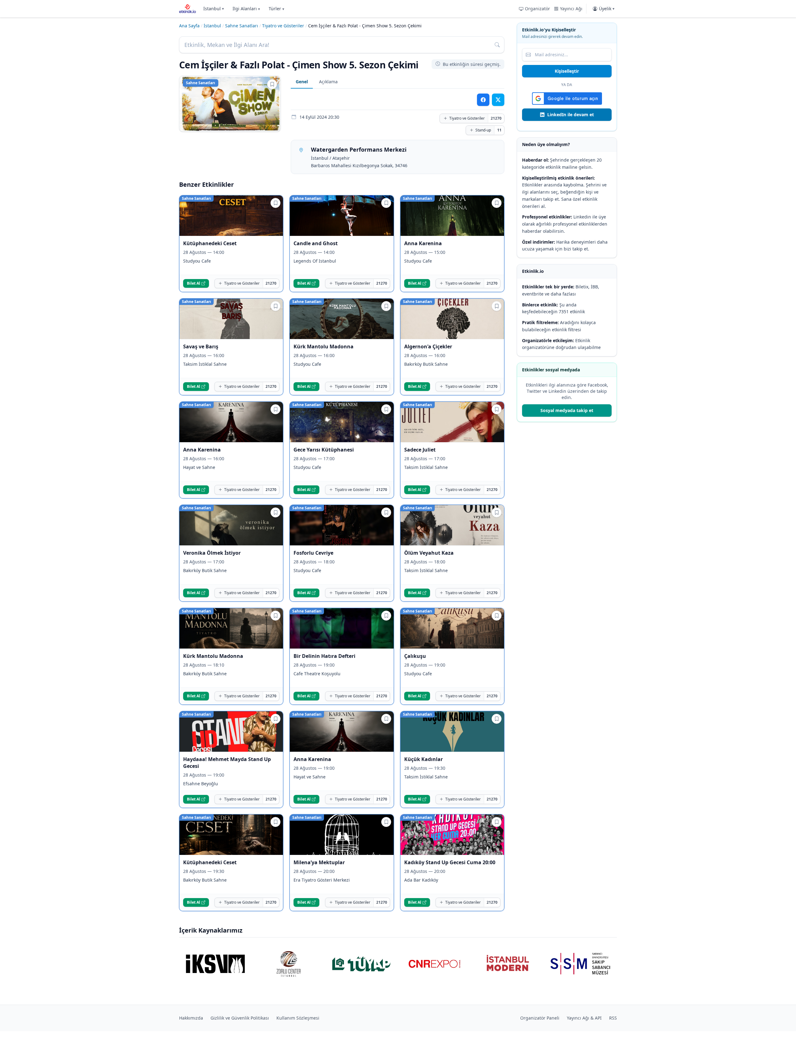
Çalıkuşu (415, 656)
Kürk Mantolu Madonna (324, 346)
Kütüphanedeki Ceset (210, 243)
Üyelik (606, 8)
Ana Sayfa (189, 26)
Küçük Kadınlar (423, 759)
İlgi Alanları (246, 8)
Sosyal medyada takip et (566, 410)
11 (499, 130)
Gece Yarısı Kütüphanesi (324, 449)
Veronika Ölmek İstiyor (212, 552)
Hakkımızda (191, 1018)
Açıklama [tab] (328, 82)
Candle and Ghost (316, 243)
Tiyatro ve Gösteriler (283, 26)
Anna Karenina (423, 243)
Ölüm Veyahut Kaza (429, 552)
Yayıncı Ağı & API (584, 1018)
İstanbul (213, 8)
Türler (276, 8)
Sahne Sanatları (241, 26)
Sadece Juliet (420, 449)
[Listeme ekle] (272, 84)
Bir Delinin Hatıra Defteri (324, 656)
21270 (496, 118)
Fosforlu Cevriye (313, 552)
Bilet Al (193, 283)
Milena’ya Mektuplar (320, 862)
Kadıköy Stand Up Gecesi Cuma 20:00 (449, 862)
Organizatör (537, 8)
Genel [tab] (302, 82)
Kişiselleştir (567, 71)
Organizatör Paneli (539, 1018)
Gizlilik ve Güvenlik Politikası (240, 1018)
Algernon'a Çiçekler (428, 346)
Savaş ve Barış (200, 346)
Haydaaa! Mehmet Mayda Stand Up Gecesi (227, 762)
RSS (613, 1018)
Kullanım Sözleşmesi (297, 1018)
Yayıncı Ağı (571, 8)
